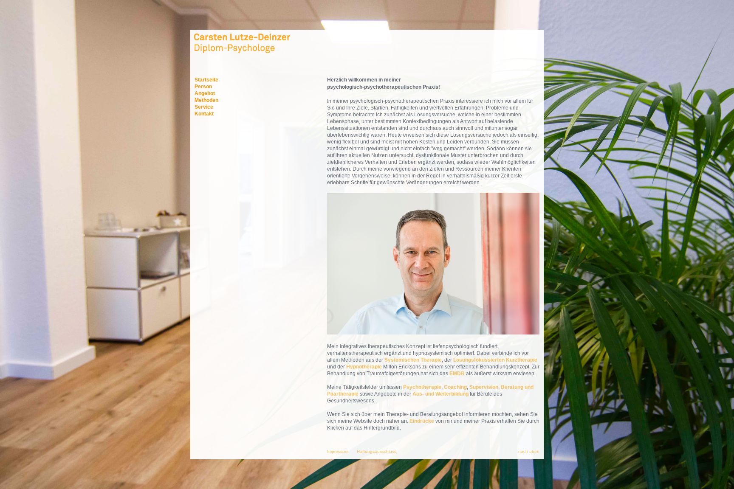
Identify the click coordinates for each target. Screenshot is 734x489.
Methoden (206, 100)
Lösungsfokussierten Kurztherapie (495, 360)
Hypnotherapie (364, 367)
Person (203, 87)
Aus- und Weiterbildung (441, 394)
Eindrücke (421, 421)
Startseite (206, 80)
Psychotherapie (422, 387)
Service (204, 107)
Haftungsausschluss (376, 451)
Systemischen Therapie (413, 360)
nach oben (528, 451)
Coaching (455, 387)
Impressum (337, 451)
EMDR (457, 374)
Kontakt (204, 114)
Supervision (483, 387)
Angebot (205, 93)
